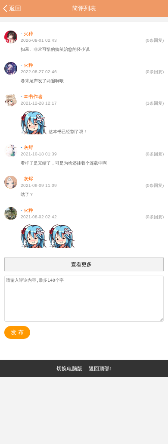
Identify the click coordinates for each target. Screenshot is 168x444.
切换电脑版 (69, 369)
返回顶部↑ (100, 369)
